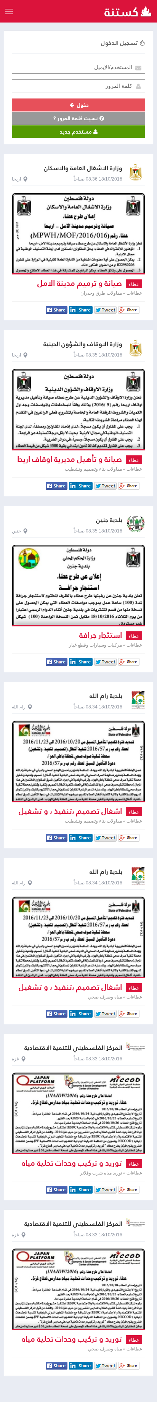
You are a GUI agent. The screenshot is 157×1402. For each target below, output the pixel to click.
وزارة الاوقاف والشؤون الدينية (82, 344)
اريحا (16, 179)
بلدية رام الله (106, 696)
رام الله (19, 707)
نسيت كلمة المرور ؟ (76, 118)
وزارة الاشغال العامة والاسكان (83, 168)
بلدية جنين (109, 520)
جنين (16, 531)
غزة (15, 1059)
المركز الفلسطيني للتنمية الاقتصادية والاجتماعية (73, 1051)
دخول (82, 105)
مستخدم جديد (76, 132)
